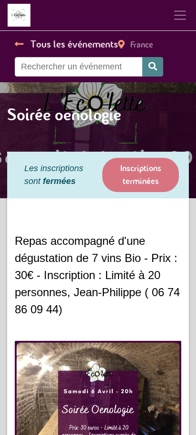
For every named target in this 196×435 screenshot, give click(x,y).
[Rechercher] (152, 67)
